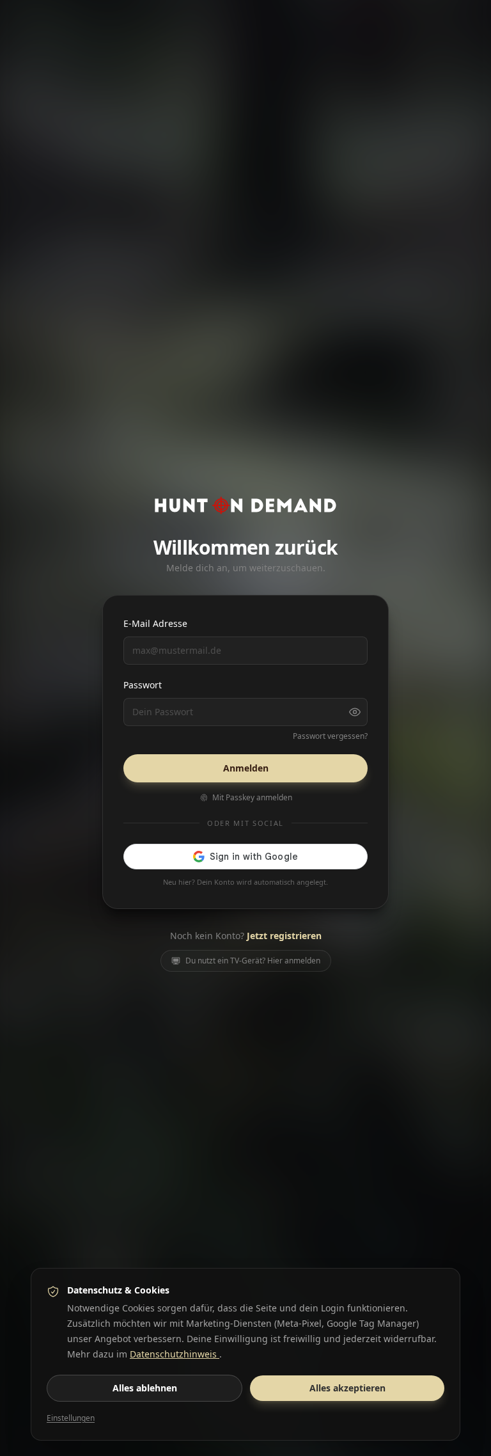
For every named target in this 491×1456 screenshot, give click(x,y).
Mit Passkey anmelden (252, 798)
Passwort (142, 685)
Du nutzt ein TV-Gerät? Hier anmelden (252, 960)
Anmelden (246, 768)
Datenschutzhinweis (174, 1354)
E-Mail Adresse (155, 623)
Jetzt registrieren (284, 936)
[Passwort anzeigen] (355, 712)
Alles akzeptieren (347, 1388)
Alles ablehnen (145, 1388)
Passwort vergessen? (330, 736)
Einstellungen (71, 1418)
